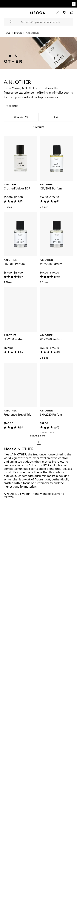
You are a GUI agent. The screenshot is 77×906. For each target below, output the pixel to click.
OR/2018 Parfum (51, 188)
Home (7, 32)
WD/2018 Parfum (51, 264)
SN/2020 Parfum (51, 414)
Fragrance (11, 106)
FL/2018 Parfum (14, 339)
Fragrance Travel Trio (17, 414)
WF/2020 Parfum (51, 339)
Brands (18, 32)
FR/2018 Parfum (14, 264)
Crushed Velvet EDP (17, 188)
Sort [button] (55, 117)
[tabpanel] (38, 279)
